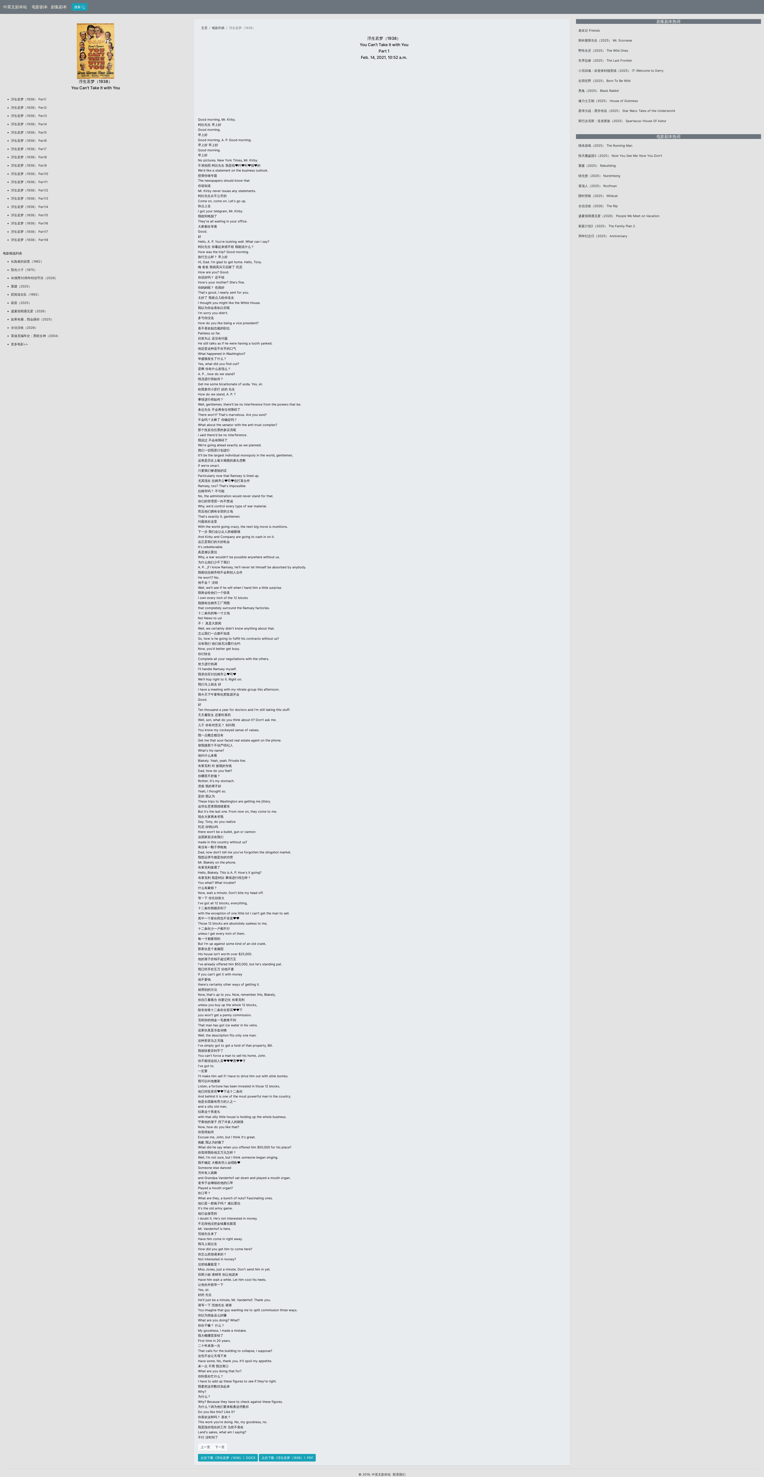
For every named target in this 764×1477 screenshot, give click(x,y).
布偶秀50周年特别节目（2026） (34, 278)
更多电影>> (19, 344)
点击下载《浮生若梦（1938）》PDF (287, 1458)
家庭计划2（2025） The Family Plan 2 (606, 226)
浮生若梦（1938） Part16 (29, 223)
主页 (204, 28)
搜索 (78, 7)
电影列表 (218, 28)
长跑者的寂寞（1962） (27, 261)
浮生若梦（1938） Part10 (29, 174)
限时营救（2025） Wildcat (598, 196)
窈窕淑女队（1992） (26, 294)
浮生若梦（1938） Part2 (29, 108)
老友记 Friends (589, 30)
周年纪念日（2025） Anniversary (602, 236)
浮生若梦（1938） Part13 (29, 198)
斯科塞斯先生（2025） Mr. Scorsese (605, 40)
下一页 (220, 1447)
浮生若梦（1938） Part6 (29, 141)
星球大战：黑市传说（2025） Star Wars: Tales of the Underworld (626, 111)
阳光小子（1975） (24, 270)
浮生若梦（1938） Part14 (29, 207)
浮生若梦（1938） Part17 (29, 232)
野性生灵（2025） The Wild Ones (603, 50)
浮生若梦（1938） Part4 (29, 124)
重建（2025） (21, 286)
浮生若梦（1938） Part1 (28, 99)
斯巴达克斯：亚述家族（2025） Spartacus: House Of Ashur (622, 121)
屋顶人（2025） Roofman (597, 186)
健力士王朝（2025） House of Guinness (608, 101)
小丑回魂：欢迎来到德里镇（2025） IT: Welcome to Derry (621, 71)
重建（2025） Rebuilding (597, 166)
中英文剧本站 (15, 7)
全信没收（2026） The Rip (598, 206)
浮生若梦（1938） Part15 (29, 215)
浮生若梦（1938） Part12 (29, 190)
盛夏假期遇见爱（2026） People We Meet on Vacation (618, 216)
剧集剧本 (59, 6)
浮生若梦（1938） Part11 (29, 182)
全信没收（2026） (24, 328)
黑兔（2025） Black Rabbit (598, 91)
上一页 (205, 1447)
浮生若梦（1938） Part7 (29, 149)
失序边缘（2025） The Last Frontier (605, 60)
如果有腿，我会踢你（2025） (32, 319)
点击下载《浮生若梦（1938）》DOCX (228, 1458)
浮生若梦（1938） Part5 (29, 132)
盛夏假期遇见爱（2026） (29, 311)
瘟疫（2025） (21, 303)
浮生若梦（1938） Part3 (29, 116)
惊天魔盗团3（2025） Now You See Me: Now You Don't (620, 156)
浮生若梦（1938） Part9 (29, 165)
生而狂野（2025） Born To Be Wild (604, 81)
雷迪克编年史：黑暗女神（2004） (35, 336)
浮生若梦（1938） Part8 (29, 157)
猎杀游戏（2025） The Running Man (605, 146)
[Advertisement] (384, 89)
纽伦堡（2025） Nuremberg (599, 176)
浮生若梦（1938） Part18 (29, 240)
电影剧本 (40, 6)
